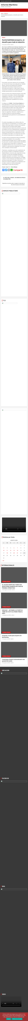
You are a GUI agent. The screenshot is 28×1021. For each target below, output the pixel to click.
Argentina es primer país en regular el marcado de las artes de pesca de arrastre (13, 184)
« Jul (3, 560)
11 (7, 550)
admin (12, 44)
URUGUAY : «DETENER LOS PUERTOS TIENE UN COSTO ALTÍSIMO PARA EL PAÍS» (12, 611)
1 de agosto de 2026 (6, 615)
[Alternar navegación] (2, 10)
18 (7, 553)
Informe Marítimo (9, 5)
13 (14, 550)
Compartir (18, 170)
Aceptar (8, 1018)
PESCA (3, 37)
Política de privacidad (17, 1018)
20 (14, 553)
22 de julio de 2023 (6, 44)
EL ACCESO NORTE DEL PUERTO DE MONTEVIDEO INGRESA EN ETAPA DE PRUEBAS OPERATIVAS (12, 586)
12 (10, 550)
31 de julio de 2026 (6, 639)
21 (17, 553)
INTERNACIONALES (8, 565)
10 (3, 550)
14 (17, 550)
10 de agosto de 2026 (6, 589)
